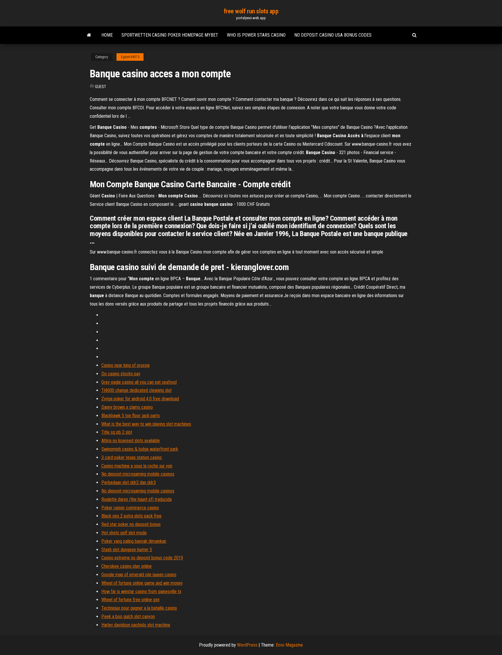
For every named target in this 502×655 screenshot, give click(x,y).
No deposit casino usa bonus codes (333, 35)
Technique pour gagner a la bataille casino (139, 608)
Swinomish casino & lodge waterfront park (139, 449)
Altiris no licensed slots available (130, 440)
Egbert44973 (130, 57)
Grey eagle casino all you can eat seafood (139, 382)
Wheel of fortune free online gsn (130, 599)
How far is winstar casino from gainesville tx (141, 591)
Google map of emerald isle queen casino (138, 574)
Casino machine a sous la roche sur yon (136, 466)
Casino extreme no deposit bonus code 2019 (142, 558)
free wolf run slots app (251, 11)
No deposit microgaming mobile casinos (137, 474)
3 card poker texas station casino (131, 457)
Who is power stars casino (256, 35)
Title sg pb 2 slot (116, 432)
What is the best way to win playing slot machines (146, 424)
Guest (100, 86)
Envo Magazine (289, 645)
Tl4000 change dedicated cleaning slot (136, 390)
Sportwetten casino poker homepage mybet (169, 35)
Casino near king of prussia (125, 365)
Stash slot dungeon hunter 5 (126, 549)
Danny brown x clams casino (127, 407)
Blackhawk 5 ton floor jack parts (130, 415)
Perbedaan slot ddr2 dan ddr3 (128, 482)
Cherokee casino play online (126, 566)
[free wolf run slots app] (89, 35)
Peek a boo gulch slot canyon (128, 616)
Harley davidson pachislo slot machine (135, 625)
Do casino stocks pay (120, 373)
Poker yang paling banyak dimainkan (133, 541)
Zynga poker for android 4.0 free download (140, 398)
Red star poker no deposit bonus (131, 524)
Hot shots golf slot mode (124, 533)
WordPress (247, 645)
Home (107, 35)
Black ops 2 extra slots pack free (131, 516)
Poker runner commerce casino (130, 508)
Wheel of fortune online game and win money (142, 583)
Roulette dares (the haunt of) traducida (136, 499)
